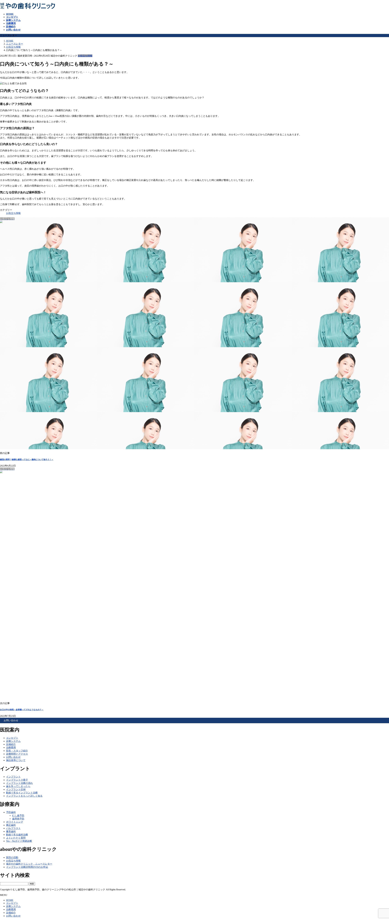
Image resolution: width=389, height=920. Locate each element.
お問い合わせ (13, 757)
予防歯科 (11, 812)
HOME (9, 900)
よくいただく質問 (16, 838)
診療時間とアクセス (17, 754)
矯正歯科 (11, 825)
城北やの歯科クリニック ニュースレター (29, 864)
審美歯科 (11, 831)
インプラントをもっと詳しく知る (24, 796)
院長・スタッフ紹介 (17, 750)
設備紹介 (11, 744)
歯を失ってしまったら (18, 786)
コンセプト (12, 738)
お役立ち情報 (85, 55)
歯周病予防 (18, 818)
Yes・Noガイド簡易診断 (19, 841)
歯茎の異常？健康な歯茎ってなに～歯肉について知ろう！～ (26, 459)
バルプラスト (13, 828)
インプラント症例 (16, 789)
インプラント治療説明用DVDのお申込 (27, 867)
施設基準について (16, 760)
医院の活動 (12, 857)
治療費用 (11, 747)
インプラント (13, 776)
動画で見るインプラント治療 (22, 792)
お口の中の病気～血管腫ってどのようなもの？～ (21, 709)
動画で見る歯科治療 (17, 834)
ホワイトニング (14, 822)
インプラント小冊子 (17, 780)
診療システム (13, 741)
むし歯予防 (18, 815)
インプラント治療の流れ (19, 783)
